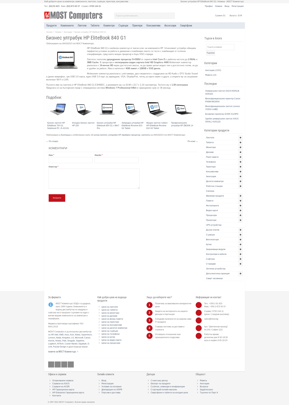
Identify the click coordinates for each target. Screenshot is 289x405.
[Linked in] (64, 364)
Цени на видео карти (111, 340)
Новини (218, 6)
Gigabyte (82, 344)
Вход (227, 6)
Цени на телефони (111, 334)
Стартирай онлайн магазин (164, 389)
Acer (72, 335)
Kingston (66, 338)
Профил (209, 6)
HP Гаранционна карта (63, 389)
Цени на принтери (110, 322)
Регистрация (238, 6)
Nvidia (58, 341)
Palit (64, 341)
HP (52, 335)
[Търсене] (172, 16)
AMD (61, 335)
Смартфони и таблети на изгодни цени (169, 392)
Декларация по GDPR (112, 389)
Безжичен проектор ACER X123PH (221, 114)
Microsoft (79, 338)
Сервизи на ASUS (60, 383)
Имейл (98, 155)
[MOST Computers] (73, 16)
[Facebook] (51, 364)
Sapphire (80, 341)
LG (72, 338)
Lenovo (51, 338)
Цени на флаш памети (112, 319)
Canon (87, 338)
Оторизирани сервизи (62, 380)
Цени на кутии (108, 337)
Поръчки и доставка (111, 392)
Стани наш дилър (159, 380)
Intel (56, 335)
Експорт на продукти (160, 383)
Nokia (77, 335)
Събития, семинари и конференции (168, 386)
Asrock (51, 341)
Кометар (53, 167)
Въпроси (204, 386)
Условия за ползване (112, 386)
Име (51, 155)
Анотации (68, 32)
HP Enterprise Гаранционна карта (68, 392)
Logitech (52, 344)
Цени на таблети (110, 310)
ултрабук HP (114, 135)
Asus (67, 335)
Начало (49, 32)
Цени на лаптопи (110, 307)
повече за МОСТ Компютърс (62, 351)
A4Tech (60, 344)
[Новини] (71, 364)
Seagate (71, 341)
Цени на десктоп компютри (114, 328)
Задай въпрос (206, 389)
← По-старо (52, 141)
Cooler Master (71, 344)
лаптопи (145, 135)
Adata (58, 338)
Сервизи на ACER (61, 386)
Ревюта (209, 75)
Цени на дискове (109, 316)
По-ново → (192, 141)
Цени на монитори (110, 313)
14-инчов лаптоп (99, 135)
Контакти (56, 395)
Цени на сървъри (110, 331)
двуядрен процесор (131, 135)
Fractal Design (59, 347)
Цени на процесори (111, 343)
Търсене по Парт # (209, 392)
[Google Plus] (58, 364)
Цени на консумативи (112, 325)
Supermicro (86, 335)
